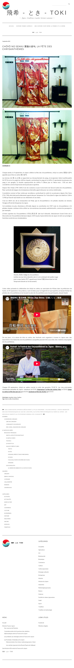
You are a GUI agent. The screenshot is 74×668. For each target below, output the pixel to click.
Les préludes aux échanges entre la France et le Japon (19, 636)
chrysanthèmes (15, 399)
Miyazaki (10, 462)
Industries (7, 518)
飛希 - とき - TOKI (37, 12)
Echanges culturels (43, 572)
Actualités (11, 397)
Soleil (39, 600)
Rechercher (69, 4)
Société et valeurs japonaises (46, 597)
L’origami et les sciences (13, 424)
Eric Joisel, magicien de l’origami (16, 427)
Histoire (6, 516)
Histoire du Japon (43, 581)
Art (5, 505)
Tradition (19, 397)
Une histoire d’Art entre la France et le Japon (49, 26)
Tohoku (8, 441)
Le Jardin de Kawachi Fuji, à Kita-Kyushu (20, 468)
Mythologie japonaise (44, 588)
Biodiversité (41, 556)
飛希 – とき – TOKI (37, 32)
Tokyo (10, 449)
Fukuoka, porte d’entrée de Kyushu (19, 460)
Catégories (5, 494)
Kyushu (10, 457)
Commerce (7, 507)
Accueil (11, 26)
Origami (6, 473)
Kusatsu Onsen (10, 438)
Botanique (41, 559)
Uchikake (5, 165)
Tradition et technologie (45, 610)
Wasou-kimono (9, 476)
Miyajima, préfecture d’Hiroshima (18, 454)
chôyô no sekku (8, 399)
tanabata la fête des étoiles (37, 391)
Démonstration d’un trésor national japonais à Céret (20, 642)
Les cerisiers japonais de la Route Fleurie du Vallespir (20, 645)
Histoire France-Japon (23, 26)
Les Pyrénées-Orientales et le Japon (14, 640)
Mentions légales (43, 626)
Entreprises (7, 513)
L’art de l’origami (11, 421)
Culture (15, 397)
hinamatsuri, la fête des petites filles (49, 389)
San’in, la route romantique (15, 435)
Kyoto (10, 451)
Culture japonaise (43, 569)
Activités (7, 496)
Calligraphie (8, 482)
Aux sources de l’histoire (11, 628)
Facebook (41, 623)
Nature (6, 521)
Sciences (6, 524)
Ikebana (6, 484)
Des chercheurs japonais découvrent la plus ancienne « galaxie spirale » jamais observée (37, 409)
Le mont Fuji (10, 443)
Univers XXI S (8, 487)
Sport (40, 603)
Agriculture (8, 502)
